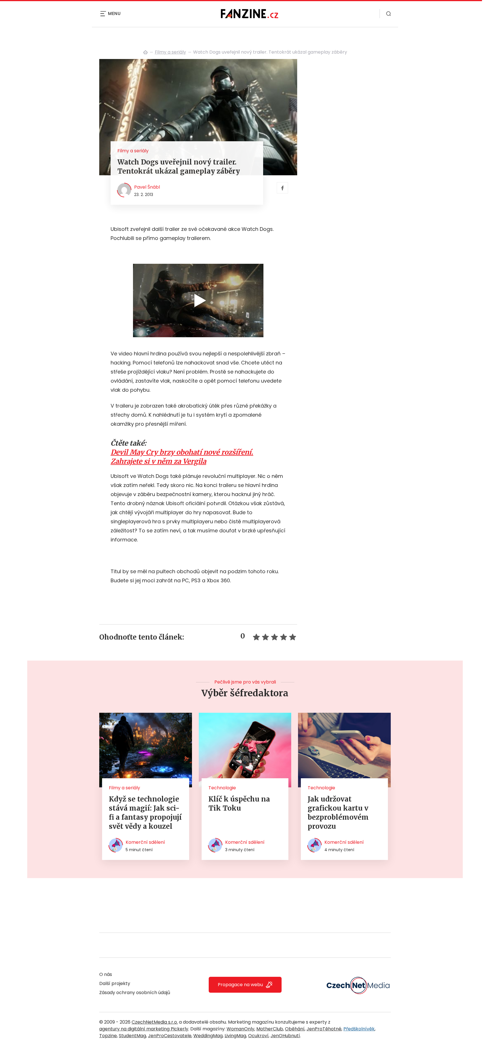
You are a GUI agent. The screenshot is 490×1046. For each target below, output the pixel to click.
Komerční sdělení (145, 842)
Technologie (222, 787)
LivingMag (235, 1035)
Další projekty (114, 983)
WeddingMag (208, 1035)
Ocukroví (258, 1035)
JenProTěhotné (324, 1029)
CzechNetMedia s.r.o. (155, 1022)
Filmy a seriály (170, 52)
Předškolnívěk (359, 1029)
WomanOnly (240, 1029)
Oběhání (295, 1029)
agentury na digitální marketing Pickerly (143, 1029)
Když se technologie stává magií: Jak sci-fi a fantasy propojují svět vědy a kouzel (145, 813)
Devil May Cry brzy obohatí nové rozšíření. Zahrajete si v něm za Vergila (182, 457)
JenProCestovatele (169, 1035)
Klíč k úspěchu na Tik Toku (239, 804)
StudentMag (132, 1035)
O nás (105, 974)
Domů (145, 52)
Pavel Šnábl (147, 187)
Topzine (108, 1035)
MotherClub (269, 1029)
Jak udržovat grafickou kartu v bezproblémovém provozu (338, 813)
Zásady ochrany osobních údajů (134, 992)
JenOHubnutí (285, 1035)
